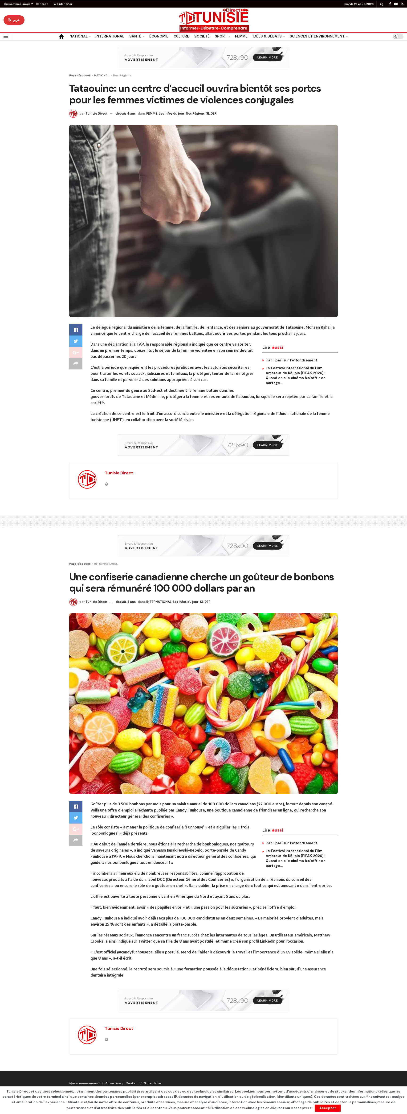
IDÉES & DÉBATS (267, 36)
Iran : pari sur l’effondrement (291, 360)
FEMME (241, 36)
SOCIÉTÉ (202, 36)
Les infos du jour (171, 114)
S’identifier (153, 1083)
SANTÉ (135, 36)
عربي (16, 20)
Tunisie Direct (96, 114)
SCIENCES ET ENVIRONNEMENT (317, 36)
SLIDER (211, 114)
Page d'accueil (79, 75)
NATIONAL (78, 36)
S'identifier (64, 4)
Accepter (327, 1108)
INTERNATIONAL (110, 36)
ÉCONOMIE (158, 36)
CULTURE (181, 36)
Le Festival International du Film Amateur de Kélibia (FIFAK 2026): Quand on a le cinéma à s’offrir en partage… (296, 375)
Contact (42, 4)
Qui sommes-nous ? (18, 4)
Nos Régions (122, 75)
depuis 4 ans (126, 114)
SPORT (221, 36)
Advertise (113, 1083)
